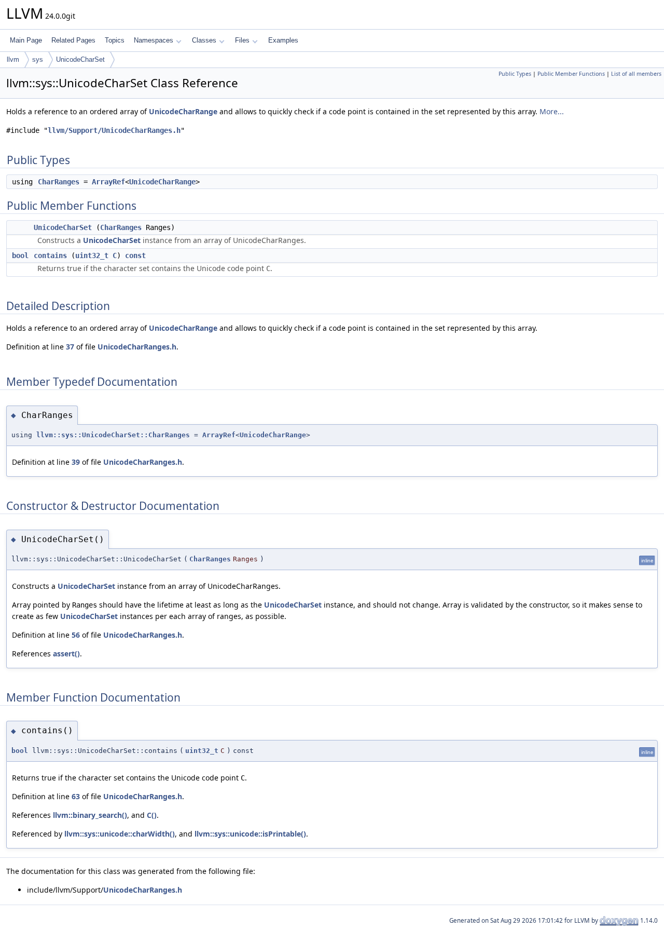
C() (152, 815)
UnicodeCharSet (80, 59)
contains (50, 255)
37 (70, 347)
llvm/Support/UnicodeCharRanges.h (114, 130)
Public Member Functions (571, 73)
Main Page (26, 40)
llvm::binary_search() (90, 815)
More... (552, 111)
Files (242, 40)
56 (76, 635)
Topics (115, 40)
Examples (283, 40)
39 (76, 462)
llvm (13, 59)
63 (76, 796)
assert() (66, 653)
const (135, 255)
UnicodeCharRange (183, 111)
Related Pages (73, 40)
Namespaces (153, 40)
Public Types (515, 73)
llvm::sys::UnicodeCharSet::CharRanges (113, 435)
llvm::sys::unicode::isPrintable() (250, 834)
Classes (204, 40)
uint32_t (91, 255)
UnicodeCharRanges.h (137, 347)
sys (37, 59)
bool (20, 255)
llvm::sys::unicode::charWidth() (119, 834)
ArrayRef (108, 182)
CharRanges (58, 182)
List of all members (636, 73)
